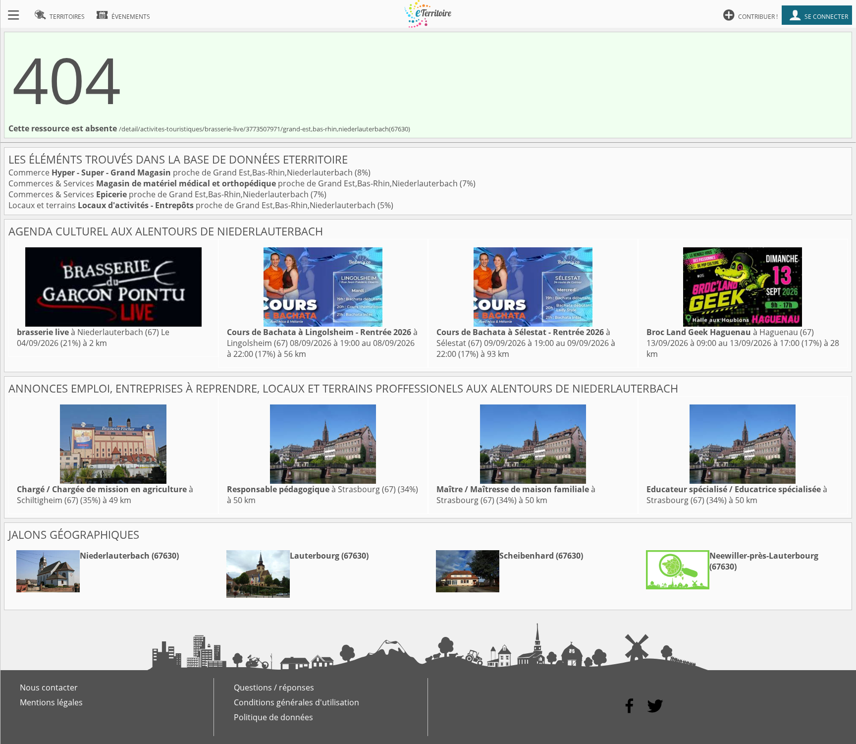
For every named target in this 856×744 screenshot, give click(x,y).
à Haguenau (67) (730, 332)
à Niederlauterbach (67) (88, 332)
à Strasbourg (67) (311, 489)
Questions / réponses (274, 687)
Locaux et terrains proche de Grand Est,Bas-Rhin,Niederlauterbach (192, 205)
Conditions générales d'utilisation (296, 702)
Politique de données (273, 717)
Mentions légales (51, 702)
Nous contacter (49, 687)
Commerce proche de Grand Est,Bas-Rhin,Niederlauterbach (181, 172)
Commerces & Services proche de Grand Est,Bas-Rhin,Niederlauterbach (234, 183)
